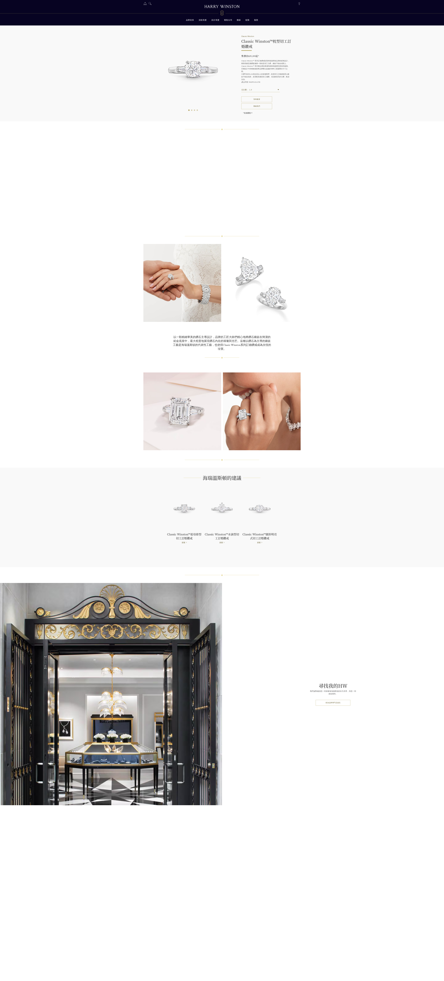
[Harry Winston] (222, 7)
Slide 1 (191, 110)
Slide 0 (189, 110)
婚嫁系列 (228, 20)
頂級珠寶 (203, 20)
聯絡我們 (256, 106)
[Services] (145, 4)
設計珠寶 (215, 20)
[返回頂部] (440, 977)
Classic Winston (247, 36)
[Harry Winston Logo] (222, 13)
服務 (256, 20)
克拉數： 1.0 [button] (246, 89)
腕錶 (239, 20)
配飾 (247, 20)
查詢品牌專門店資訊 (333, 703)
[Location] (299, 3)
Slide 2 (194, 110)
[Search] (150, 4)
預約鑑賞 (256, 99)
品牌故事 (190, 20)
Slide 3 (197, 110)
